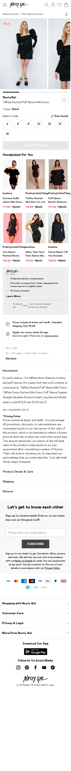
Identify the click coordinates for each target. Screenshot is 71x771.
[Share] (66, 14)
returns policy (51, 336)
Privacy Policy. (52, 568)
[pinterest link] (27, 667)
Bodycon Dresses (10, 14)
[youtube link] (44, 667)
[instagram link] (18, 667)
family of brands (24, 560)
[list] (35, 55)
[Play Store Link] (35, 651)
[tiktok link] (53, 667)
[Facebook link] (35, 667)
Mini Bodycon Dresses (32, 14)
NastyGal (9, 97)
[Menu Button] (5, 5)
